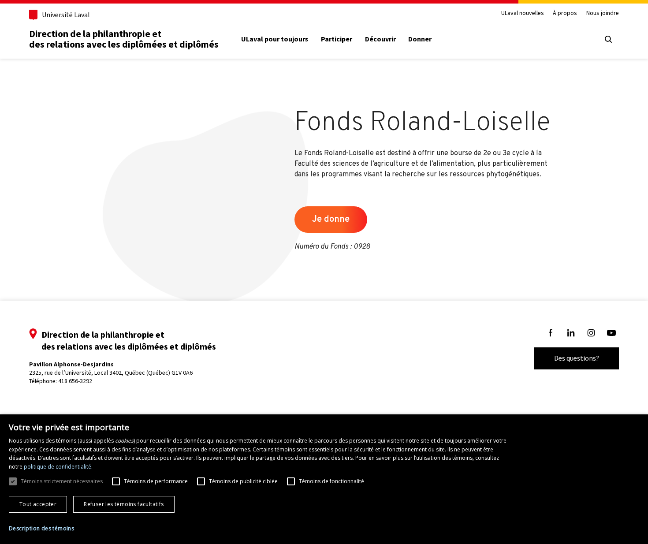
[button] (41, 528)
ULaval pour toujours (274, 39)
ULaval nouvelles (522, 13)
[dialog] (324, 479)
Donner (420, 39)
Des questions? (576, 358)
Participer (336, 39)
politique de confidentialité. (58, 466)
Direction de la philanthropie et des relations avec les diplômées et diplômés (124, 39)
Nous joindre (602, 13)
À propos (565, 13)
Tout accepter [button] (37, 504)
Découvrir (380, 39)
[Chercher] (608, 39)
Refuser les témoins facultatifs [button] (124, 504)
